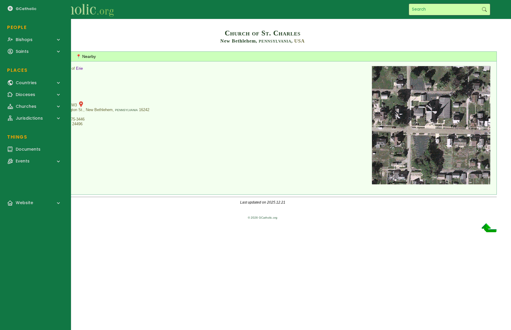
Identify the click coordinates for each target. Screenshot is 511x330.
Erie (79, 68)
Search (484, 9)
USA (299, 40)
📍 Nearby (86, 56)
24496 (77, 124)
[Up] (489, 230)
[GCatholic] (72, 9)
